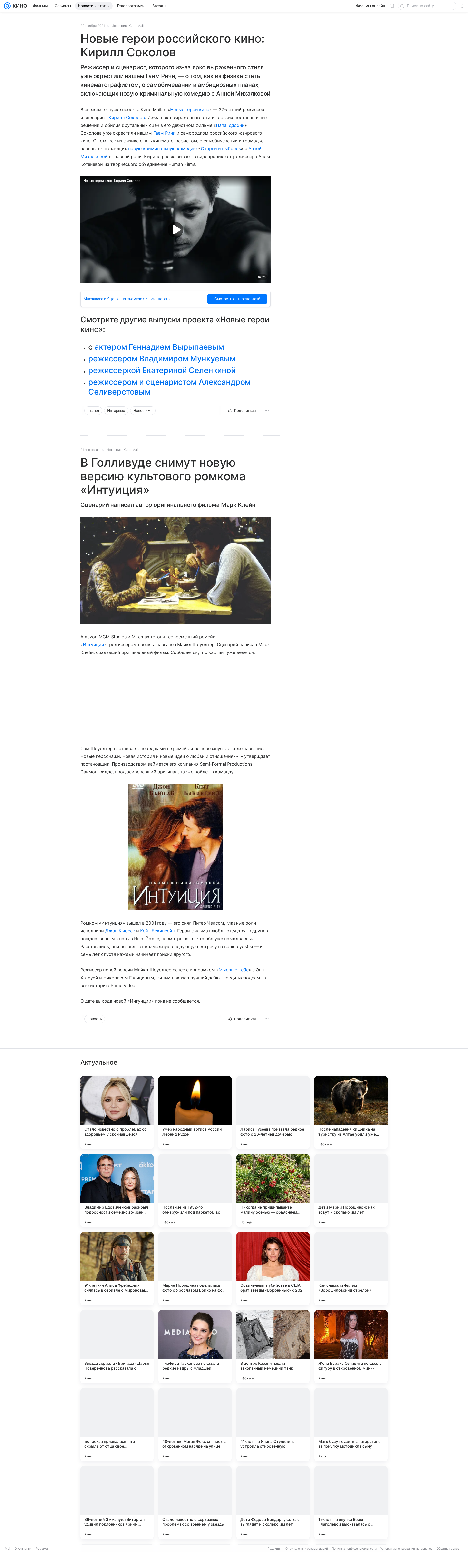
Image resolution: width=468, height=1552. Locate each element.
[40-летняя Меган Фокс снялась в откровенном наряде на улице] (195, 1424)
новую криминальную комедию (162, 148)
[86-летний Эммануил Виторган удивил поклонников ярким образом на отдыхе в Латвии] (117, 1502)
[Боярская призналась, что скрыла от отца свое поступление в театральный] (117, 1424)
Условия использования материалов (406, 1548)
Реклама (41, 1548)
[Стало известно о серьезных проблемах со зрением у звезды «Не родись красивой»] (195, 1502)
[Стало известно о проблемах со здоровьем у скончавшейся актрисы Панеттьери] (117, 1112)
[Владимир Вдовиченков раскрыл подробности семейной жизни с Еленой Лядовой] (117, 1190)
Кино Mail (136, 26)
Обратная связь (448, 1548)
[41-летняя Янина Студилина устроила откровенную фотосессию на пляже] (273, 1424)
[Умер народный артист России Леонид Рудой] (195, 1112)
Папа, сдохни (230, 125)
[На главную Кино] (19, 6)
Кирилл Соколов (126, 117)
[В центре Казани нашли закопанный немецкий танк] (273, 1346)
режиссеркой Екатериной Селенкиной (162, 370)
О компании (23, 1548)
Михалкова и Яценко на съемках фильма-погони (127, 299)
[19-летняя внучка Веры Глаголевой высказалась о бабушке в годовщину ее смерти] (351, 1502)
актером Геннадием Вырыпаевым (159, 347)
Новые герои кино (189, 109)
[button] (175, 571)
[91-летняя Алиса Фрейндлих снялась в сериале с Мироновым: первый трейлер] (117, 1268)
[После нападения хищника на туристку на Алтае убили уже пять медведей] (351, 1112)
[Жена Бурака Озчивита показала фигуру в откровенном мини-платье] (351, 1346)
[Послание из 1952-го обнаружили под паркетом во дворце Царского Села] (195, 1190)
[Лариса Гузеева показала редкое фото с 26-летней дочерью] (273, 1112)
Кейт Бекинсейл (157, 930)
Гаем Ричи (164, 133)
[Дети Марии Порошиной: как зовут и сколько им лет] (351, 1190)
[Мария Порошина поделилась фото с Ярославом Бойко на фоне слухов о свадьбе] (195, 1268)
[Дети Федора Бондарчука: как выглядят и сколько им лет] (273, 1502)
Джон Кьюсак (120, 930)
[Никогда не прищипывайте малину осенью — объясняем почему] (273, 1190)
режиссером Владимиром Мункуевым (161, 358)
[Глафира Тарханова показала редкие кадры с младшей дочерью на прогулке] (195, 1346)
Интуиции (93, 644)
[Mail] (7, 6)
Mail (8, 1548)
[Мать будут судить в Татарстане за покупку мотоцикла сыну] (351, 1424)
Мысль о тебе (234, 969)
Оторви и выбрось (221, 148)
